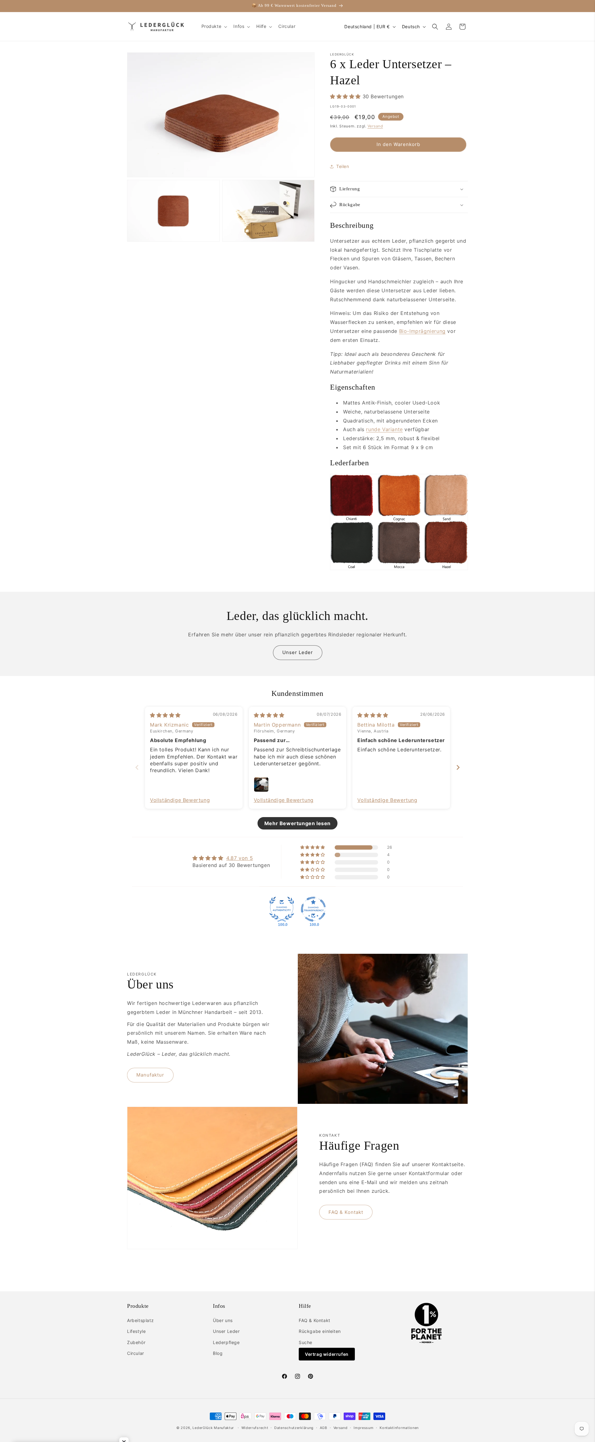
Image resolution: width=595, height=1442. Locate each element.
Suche (305, 1342)
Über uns (223, 1320)
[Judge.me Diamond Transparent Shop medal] (313, 909)
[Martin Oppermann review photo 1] (261, 784)
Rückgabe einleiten (320, 1331)
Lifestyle (136, 1331)
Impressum (363, 1428)
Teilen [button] (342, 166)
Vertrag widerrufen (327, 1354)
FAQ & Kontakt (345, 1212)
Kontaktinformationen (399, 1428)
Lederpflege (226, 1342)
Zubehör (136, 1342)
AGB (323, 1428)
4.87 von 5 (239, 858)
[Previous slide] (137, 767)
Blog (218, 1353)
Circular (135, 1353)
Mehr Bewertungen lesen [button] (297, 823)
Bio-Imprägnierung (422, 331)
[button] (214, 26)
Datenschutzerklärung (294, 1428)
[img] (165, 715)
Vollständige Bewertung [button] (180, 800)
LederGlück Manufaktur (213, 1428)
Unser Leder (297, 652)
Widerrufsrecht (254, 1428)
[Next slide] (458, 767)
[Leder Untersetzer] (399, 568)
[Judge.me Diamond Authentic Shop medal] (281, 909)
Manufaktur (150, 1075)
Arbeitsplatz (140, 1320)
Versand (375, 126)
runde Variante (384, 429)
